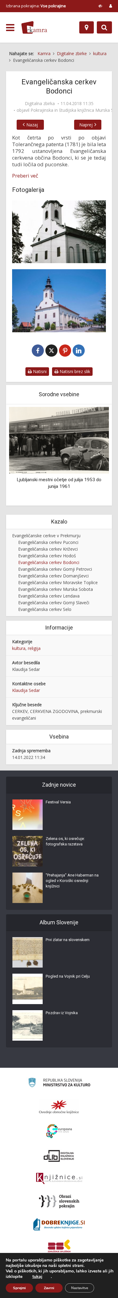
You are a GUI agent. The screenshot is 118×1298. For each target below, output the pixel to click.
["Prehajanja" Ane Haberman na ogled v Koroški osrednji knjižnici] (27, 888)
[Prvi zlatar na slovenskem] (27, 952)
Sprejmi (19, 1288)
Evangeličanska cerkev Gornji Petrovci (55, 569)
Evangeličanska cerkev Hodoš (47, 556)
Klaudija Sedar (26, 690)
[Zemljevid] (86, 27)
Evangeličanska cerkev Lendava (49, 596)
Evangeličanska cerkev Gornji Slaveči (53, 602)
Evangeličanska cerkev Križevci (48, 549)
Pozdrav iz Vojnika (62, 1013)
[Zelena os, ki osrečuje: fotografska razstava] (27, 851)
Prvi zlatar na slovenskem (68, 939)
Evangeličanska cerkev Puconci (48, 542)
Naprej (86, 125)
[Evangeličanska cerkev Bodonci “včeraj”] (59, 231)
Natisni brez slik (74, 371)
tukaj (37, 1276)
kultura (18, 648)
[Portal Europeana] (59, 1131)
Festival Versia (58, 802)
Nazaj (32, 125)
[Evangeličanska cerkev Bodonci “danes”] (59, 300)
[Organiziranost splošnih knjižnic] (59, 1106)
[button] (93, 455)
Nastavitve (79, 1288)
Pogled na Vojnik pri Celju (68, 976)
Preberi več (25, 175)
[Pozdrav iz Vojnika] (27, 1025)
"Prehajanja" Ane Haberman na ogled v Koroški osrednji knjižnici (72, 880)
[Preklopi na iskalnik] (104, 27)
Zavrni (49, 1288)
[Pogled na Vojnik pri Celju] (27, 989)
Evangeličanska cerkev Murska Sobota (55, 589)
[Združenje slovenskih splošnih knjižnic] (59, 1179)
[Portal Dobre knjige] (59, 1224)
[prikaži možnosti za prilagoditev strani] (100, 6)
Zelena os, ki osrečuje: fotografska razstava (65, 841)
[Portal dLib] (59, 1155)
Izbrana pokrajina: (36, 6)
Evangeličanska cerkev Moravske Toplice (58, 582)
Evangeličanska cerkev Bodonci (48, 562)
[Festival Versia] (27, 814)
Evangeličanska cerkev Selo (44, 609)
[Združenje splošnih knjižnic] (59, 1247)
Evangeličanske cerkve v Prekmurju (46, 535)
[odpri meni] (10, 28)
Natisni (39, 371)
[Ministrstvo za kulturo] (59, 1083)
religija (34, 648)
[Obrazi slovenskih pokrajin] (59, 1201)
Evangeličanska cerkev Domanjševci (53, 576)
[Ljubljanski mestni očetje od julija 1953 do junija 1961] (59, 440)
